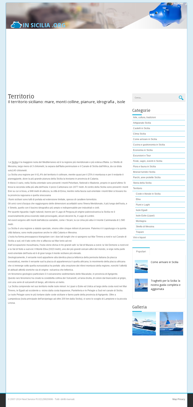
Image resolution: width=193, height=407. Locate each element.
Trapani (140, 232)
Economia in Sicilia (143, 150)
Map (174, 399)
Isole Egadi (141, 210)
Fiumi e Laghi (143, 204)
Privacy (181, 399)
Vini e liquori (139, 237)
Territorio (137, 188)
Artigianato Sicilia (142, 123)
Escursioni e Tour (142, 155)
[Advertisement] (96, 63)
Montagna (141, 221)
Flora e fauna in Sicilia (144, 166)
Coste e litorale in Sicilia (148, 193)
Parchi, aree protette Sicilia (147, 177)
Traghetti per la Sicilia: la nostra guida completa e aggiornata (166, 285)
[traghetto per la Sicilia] (144, 323)
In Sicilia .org (44, 25)
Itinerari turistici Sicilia (144, 172)
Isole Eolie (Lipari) (145, 215)
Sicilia (15, 162)
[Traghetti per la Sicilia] (171, 323)
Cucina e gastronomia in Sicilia (149, 144)
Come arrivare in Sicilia (145, 139)
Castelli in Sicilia (141, 128)
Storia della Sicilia (142, 183)
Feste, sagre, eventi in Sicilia (147, 161)
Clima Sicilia (139, 133)
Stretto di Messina (145, 226)
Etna (138, 199)
